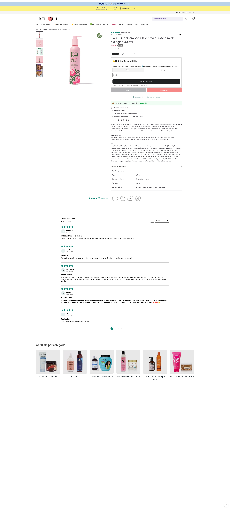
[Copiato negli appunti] (129, 120)
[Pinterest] (184, 12)
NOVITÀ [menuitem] (121, 24)
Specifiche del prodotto (118, 166)
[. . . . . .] (75, 60)
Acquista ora (164, 90)
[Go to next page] (121, 328)
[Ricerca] (180, 19)
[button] (115, 32)
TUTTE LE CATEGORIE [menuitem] (43, 24)
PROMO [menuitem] (113, 24)
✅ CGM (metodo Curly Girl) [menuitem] (99, 24)
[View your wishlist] (189, 19)
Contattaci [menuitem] (144, 24)
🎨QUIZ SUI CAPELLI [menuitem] (61, 24)
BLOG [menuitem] (136, 24)
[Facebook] (177, 12)
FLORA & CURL (120, 34)
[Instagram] (179, 12)
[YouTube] (181, 12)
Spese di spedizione (123, 48)
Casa (37, 29)
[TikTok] (186, 12)
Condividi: (114, 120)
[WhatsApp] (126, 120)
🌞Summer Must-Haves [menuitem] (79, 24)
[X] (121, 120)
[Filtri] (152, 220)
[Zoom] (101, 34)
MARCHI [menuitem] (129, 24)
